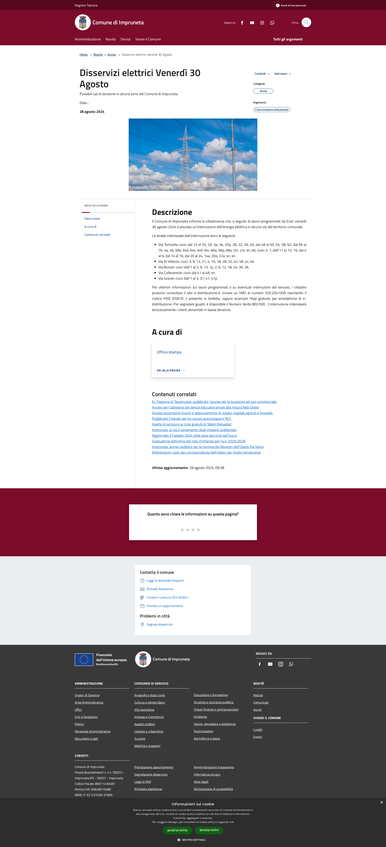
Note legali (201, 781)
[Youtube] (250, 22)
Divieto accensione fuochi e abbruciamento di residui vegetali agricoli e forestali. (212, 413)
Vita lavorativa (144, 709)
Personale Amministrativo (92, 731)
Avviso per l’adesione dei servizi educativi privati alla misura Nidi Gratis (205, 407)
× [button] (381, 802)
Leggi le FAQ (142, 781)
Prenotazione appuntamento (153, 767)
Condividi (260, 73)
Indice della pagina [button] (96, 205)
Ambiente (200, 716)
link (232, 822)
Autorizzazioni (203, 731)
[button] (192, 839)
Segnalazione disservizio (150, 774)
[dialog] (193, 822)
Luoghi (258, 729)
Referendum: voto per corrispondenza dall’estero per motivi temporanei (206, 452)
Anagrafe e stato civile (149, 695)
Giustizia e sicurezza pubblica (214, 702)
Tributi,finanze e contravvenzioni (216, 709)
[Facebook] (240, 22)
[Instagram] (261, 22)
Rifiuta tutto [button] (209, 830)
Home (84, 54)
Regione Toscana (86, 5)
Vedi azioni (281, 73)
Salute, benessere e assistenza (215, 723)
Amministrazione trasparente (214, 767)
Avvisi (112, 54)
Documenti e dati (86, 738)
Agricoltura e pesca (207, 738)
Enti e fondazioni (86, 716)
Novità (98, 54)
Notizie (258, 695)
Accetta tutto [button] (177, 830)
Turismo (139, 738)
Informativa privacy (207, 774)
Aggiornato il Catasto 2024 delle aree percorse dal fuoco (194, 435)
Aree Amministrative (89, 702)
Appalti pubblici (144, 724)
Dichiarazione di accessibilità (213, 788)
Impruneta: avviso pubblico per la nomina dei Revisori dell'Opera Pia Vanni (208, 446)
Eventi (257, 736)
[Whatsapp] (271, 22)
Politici (79, 724)
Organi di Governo (87, 695)
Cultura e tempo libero (149, 702)
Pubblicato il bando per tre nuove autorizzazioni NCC (191, 418)
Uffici (78, 709)
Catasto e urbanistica (148, 731)
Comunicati (261, 702)
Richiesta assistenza (148, 788)
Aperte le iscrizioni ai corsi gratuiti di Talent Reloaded (191, 424)
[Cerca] (306, 22)
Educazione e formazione (211, 694)
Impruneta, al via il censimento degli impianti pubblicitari (194, 430)
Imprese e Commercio (149, 716)
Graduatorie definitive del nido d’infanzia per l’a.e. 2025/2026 (198, 441)
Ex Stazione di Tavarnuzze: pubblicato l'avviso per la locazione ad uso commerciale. (214, 401)
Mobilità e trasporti (147, 745)
